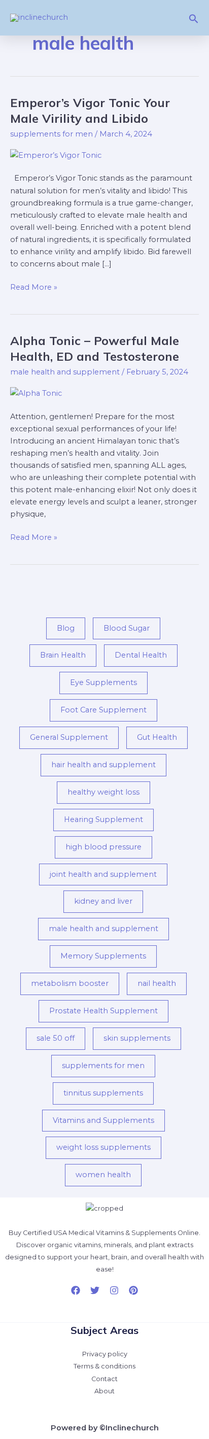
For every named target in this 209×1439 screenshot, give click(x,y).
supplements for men (51, 134)
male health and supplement (65, 371)
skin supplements (136, 1038)
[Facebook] (75, 1290)
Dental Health (141, 655)
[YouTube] (133, 1290)
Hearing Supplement (103, 819)
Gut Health (157, 737)
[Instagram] (114, 1290)
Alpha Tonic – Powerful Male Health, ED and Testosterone (94, 348)
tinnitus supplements (103, 1093)
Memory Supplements (103, 956)
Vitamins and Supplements (103, 1120)
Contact (104, 1379)
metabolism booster (70, 983)
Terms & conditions (104, 1366)
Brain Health (63, 655)
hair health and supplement (103, 764)
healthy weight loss (103, 792)
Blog (66, 628)
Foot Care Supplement (103, 709)
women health (103, 1174)
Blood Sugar (126, 628)
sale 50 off (56, 1038)
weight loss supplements (103, 1147)
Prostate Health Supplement (103, 1010)
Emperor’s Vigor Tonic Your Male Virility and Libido (90, 110)
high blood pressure (103, 846)
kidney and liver (103, 901)
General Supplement (69, 737)
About (104, 1391)
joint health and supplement (103, 874)
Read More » (33, 286)
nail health (156, 983)
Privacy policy (104, 1354)
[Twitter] (94, 1290)
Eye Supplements (103, 682)
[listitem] (104, 1251)
